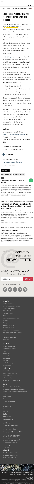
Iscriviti (28, 279)
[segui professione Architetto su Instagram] (10, 289)
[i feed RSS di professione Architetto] (5, 289)
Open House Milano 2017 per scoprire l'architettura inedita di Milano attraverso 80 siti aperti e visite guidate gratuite (16, 206)
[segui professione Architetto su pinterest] (25, 289)
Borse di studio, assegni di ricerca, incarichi (14, 389)
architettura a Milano (19, 201)
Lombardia (12, 178)
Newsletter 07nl (7, 406)
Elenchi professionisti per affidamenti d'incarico (15, 391)
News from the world (8, 325)
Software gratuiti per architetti (10, 378)
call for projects (6, 174)
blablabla (5, 360)
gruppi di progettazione (9, 346)
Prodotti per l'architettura (9, 337)
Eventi (2, 178)
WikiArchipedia (7, 416)
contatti (30, 475)
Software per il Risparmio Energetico (12, 380)
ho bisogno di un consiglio (9, 348)
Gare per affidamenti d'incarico (10, 394)
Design (4, 315)
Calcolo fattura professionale (10, 425)
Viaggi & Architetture (8, 313)
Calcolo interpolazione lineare (10, 445)
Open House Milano (11, 27)
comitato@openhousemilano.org (14, 134)
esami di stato (6, 358)
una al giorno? (19, 270)
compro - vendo (7, 353)
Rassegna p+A (6, 339)
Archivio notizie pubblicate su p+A (11, 318)
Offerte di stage (7, 396)
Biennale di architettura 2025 (10, 453)
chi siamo (4, 472)
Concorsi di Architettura (9, 308)
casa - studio (6, 356)
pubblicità (12, 472)
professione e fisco (7, 365)
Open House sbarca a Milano (9, 230)
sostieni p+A (29, 472)
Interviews (5, 335)
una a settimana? (18, 274)
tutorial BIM (6, 447)
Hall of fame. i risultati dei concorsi (11, 330)
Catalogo (5, 323)
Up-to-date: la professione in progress (12, 332)
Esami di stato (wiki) (8, 419)
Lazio (11, 201)
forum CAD (6, 370)
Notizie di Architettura (8, 311)
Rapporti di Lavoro (7, 399)
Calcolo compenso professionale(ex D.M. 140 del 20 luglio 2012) (11, 436)
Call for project (10, 57)
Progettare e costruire (8, 327)
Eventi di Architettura (8, 303)
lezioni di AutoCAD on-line (10, 373)
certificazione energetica (9, 363)
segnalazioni (20, 472)
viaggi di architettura (8, 351)
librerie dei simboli (7, 375)
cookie (24, 475)
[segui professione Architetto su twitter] (20, 289)
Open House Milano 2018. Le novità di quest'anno (12, 181)
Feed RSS (5, 411)
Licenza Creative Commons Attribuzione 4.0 (22, 481)
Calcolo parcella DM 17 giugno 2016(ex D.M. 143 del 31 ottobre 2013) (12, 432)
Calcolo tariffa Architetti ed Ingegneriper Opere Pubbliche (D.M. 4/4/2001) (12, 439)
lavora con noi (11, 475)
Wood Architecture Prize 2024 (10, 460)
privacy (19, 475)
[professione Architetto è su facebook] (15, 289)
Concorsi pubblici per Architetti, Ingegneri (13, 387)
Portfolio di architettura (9, 401)
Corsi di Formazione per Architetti (11, 306)
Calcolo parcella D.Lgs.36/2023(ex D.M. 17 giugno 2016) (11, 428)
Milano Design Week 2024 (9, 457)
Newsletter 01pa (7, 409)
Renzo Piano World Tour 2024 (10, 455)
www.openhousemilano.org (12, 162)
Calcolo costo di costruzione (10, 442)
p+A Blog (5, 320)
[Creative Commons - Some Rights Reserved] (17, 478)
